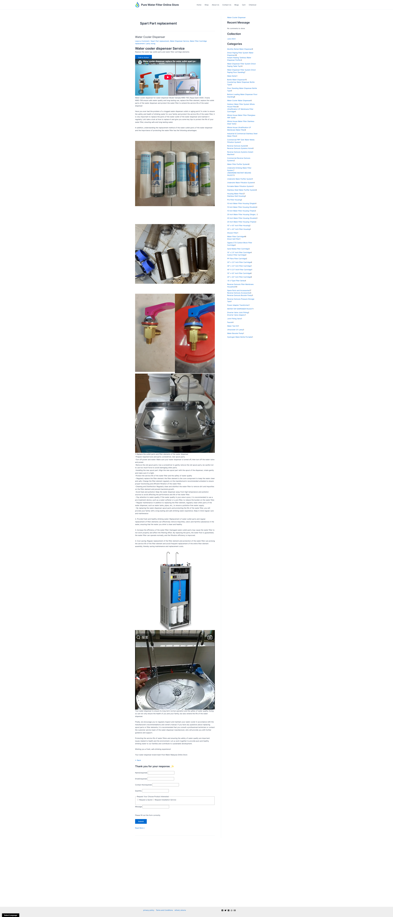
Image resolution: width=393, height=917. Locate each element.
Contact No (143, 785)
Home (199, 5)
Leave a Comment (142, 41)
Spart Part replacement (160, 41)
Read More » (140, 828)
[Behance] (232, 910)
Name (141, 773)
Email (141, 779)
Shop (207, 5)
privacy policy (148, 910)
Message (138, 807)
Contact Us (226, 5)
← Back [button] (138, 760)
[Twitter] (225, 910)
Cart (244, 5)
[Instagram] (228, 910)
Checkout (252, 5)
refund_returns (180, 910)
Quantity (138, 791)
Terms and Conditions (164, 910)
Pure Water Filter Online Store (160, 4)
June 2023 (231, 39)
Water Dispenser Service (179, 41)
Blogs (236, 5)
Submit (141, 821)
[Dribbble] (235, 910)
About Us (215, 5)
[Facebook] (222, 910)
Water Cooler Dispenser (150, 36)
